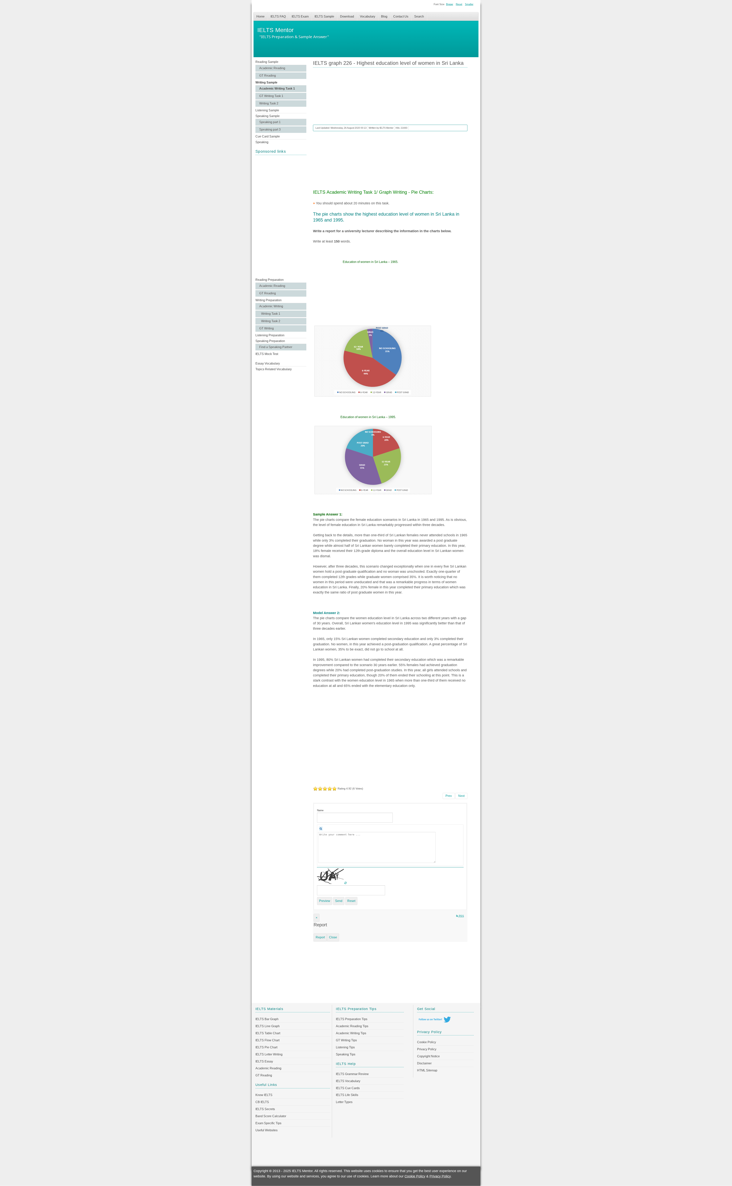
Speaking (261, 142)
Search (419, 16)
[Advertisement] (280, 216)
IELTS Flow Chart (267, 1040)
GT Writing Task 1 (271, 96)
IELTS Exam (300, 16)
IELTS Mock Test (266, 354)
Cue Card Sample (267, 136)
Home (260, 16)
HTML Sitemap (427, 1070)
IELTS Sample (324, 16)
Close (333, 937)
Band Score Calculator (270, 1116)
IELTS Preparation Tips (351, 1019)
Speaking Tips (345, 1054)
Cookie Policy (426, 1042)
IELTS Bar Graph (267, 1019)
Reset (459, 4)
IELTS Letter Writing (269, 1054)
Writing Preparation (268, 300)
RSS (461, 916)
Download (347, 16)
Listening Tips (345, 1047)
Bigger (449, 4)
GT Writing (266, 328)
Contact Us (400, 16)
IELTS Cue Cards (348, 1088)
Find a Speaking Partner (275, 347)
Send (338, 901)
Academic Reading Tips (352, 1026)
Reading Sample (266, 61)
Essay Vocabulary (267, 363)
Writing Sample (266, 82)
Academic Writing (271, 306)
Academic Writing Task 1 (277, 88)
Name (320, 810)
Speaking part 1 (270, 122)
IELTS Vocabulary (348, 1081)
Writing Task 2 (268, 103)
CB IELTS (262, 1102)
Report (320, 937)
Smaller (469, 4)
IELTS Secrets (265, 1109)
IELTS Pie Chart (266, 1047)
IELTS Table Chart (267, 1033)
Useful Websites (266, 1130)
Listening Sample (267, 110)
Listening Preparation (269, 335)
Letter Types (344, 1102)
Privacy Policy (426, 1049)
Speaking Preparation (270, 341)
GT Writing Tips (346, 1040)
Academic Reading (272, 68)
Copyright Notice (428, 1056)
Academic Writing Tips (351, 1033)
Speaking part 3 (270, 129)
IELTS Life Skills (347, 1095)
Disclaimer (424, 1063)
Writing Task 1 (270, 313)
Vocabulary (367, 16)
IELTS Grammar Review (352, 1074)
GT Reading (267, 75)
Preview (324, 901)
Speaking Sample (267, 116)
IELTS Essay (264, 1061)
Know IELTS (263, 1095)
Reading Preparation (269, 279)
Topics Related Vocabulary (273, 369)
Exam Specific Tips (268, 1123)
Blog (384, 16)
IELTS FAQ (278, 16)
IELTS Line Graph (267, 1026)
